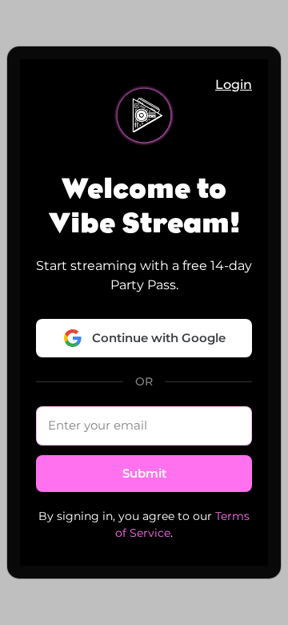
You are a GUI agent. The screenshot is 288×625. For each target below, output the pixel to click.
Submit (144, 473)
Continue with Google (159, 337)
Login (233, 84)
